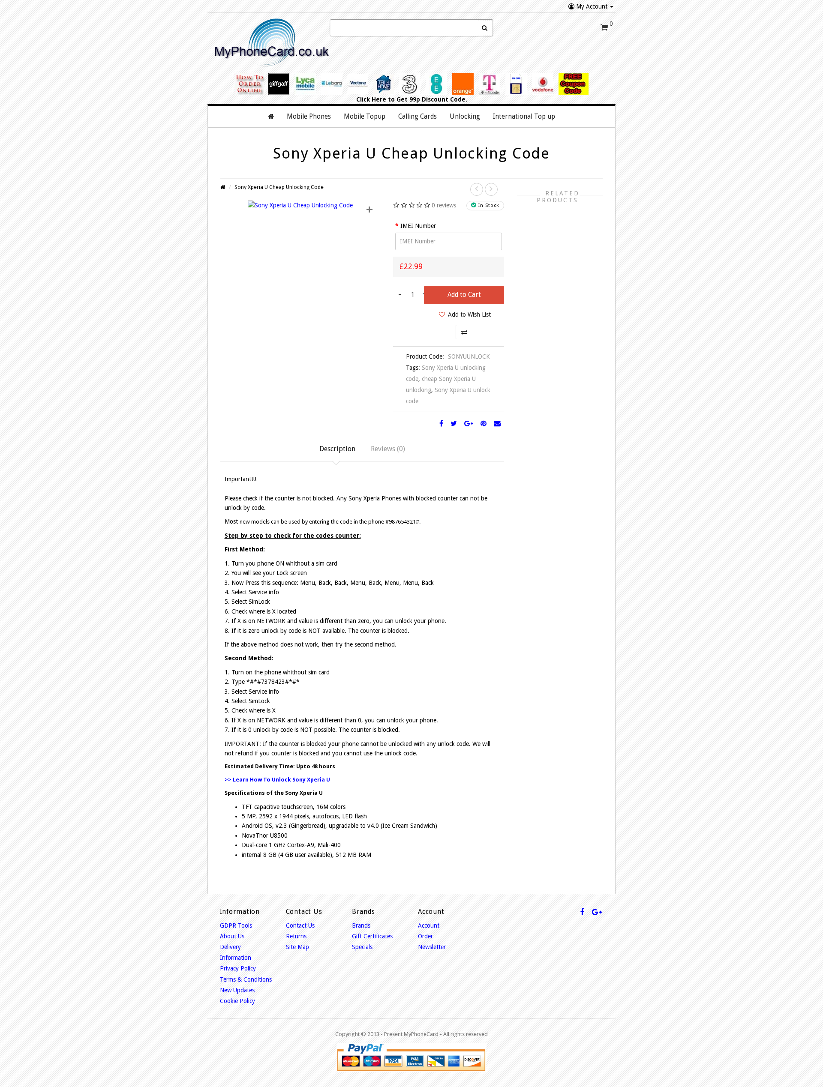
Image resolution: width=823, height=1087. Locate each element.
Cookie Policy (237, 1000)
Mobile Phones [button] (309, 116)
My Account (591, 6)
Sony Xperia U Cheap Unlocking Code (279, 187)
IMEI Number (418, 225)
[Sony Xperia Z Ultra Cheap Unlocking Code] (476, 189)
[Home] (270, 116)
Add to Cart (464, 295)
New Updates (237, 990)
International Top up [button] (524, 116)
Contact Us (300, 925)
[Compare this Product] (464, 332)
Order (425, 936)
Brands (361, 925)
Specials (362, 946)
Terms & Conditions (246, 979)
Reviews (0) (388, 449)
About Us (232, 936)
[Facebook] (441, 423)
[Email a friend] (497, 423)
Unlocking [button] (465, 116)
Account (428, 925)
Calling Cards (417, 116)
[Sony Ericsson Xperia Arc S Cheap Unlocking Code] (491, 189)
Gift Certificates (372, 936)
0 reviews (444, 205)
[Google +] (468, 423)
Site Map (297, 946)
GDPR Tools (236, 925)
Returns (296, 936)
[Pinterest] (483, 423)
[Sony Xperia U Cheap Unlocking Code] (300, 204)
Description (337, 449)
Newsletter (432, 946)
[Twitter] (453, 423)
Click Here (371, 99)
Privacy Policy (238, 968)
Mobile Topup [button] (364, 116)
